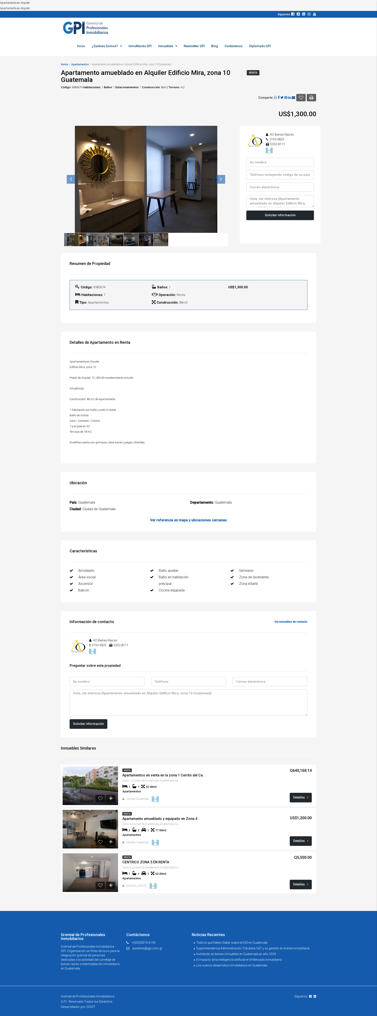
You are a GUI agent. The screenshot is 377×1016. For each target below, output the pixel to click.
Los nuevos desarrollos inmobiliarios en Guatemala (231, 965)
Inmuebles (165, 46)
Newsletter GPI (194, 46)
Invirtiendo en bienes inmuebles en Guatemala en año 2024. (236, 954)
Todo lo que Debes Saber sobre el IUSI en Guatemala (231, 942)
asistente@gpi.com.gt (147, 948)
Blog (214, 46)
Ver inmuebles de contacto (290, 621)
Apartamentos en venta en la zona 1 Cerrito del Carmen (166, 775)
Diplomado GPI (260, 46)
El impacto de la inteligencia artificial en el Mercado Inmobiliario (239, 959)
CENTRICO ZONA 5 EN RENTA (145, 862)
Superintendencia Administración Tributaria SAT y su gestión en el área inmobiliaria (252, 948)
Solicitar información (280, 215)
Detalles (299, 797)
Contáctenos (233, 46)
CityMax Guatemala (137, 798)
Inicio (81, 46)
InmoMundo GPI (140, 46)
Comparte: (265, 97)
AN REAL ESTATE (136, 885)
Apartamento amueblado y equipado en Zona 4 (159, 819)
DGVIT (91, 1007)
